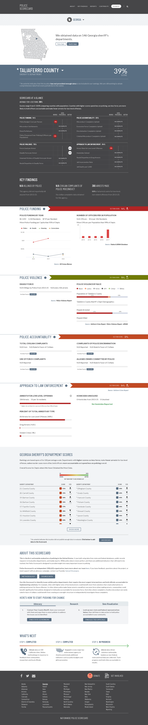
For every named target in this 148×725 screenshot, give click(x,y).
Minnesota (67, 691)
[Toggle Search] (127, 6)
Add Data (33, 294)
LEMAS (125, 324)
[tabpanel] (74, 615)
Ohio (86, 697)
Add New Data (106, 540)
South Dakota (110, 686)
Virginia (108, 697)
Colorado (24, 697)
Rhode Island (89, 707)
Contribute (104, 6)
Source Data (47, 576)
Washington (110, 702)
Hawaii (45, 686)
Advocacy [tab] (38, 603)
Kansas (45, 699)
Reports (93, 6)
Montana (66, 699)
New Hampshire (90, 684)
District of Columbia (28, 702)
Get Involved (117, 675)
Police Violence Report (64, 301)
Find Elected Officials (95, 620)
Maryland (66, 684)
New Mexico (88, 689)
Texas (108, 691)
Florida (24, 707)
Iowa (44, 689)
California (25, 694)
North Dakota (68, 704)
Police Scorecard (26, 7)
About (72, 6)
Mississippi (67, 697)
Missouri (66, 694)
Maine (66, 686)
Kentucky (45, 702)
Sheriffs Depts (73, 44)
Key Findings (83, 6)
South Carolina (110, 684)
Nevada (87, 691)
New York (88, 694)
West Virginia (110, 707)
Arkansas (25, 689)
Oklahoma (88, 699)
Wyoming (109, 709)
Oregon (87, 702)
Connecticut (25, 699)
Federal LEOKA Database (119, 244)
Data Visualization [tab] (110, 603)
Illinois (45, 694)
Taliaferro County (39, 70)
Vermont (108, 699)
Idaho (44, 691)
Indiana (45, 697)
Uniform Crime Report (98, 324)
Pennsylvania (89, 704)
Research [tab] (74, 603)
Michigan (67, 689)
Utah (107, 694)
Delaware (25, 704)
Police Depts (61, 44)
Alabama (24, 686)
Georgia (74, 19)
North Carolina (68, 702)
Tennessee (109, 689)
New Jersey (88, 686)
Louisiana (46, 704)
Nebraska (67, 707)
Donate (116, 6)
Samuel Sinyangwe (72, 571)
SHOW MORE (74, 529)
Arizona (24, 691)
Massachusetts (47, 707)
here (87, 568)
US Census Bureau (66, 264)
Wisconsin (109, 704)
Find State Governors (39, 620)
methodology (28, 576)
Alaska (24, 684)
